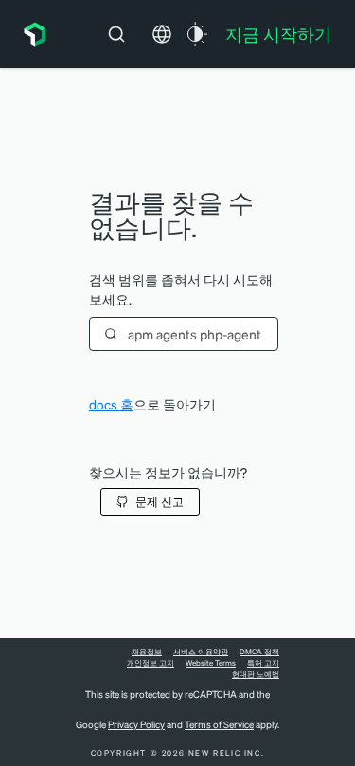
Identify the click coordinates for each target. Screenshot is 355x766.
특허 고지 (263, 663)
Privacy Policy (136, 724)
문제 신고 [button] (159, 502)
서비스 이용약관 (200, 651)
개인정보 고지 (150, 663)
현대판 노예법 (255, 674)
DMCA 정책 (259, 651)
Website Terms (211, 663)
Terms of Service (219, 724)
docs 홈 (111, 404)
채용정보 (147, 651)
